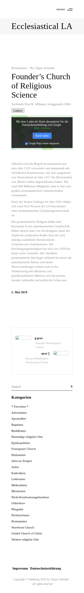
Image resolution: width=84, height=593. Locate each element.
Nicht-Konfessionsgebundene (30, 497)
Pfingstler (17, 509)
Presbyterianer (20, 515)
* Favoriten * (19, 406)
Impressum (20, 568)
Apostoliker (18, 418)
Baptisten (17, 424)
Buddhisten (18, 430)
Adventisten (19, 412)
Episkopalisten (20, 443)
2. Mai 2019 (19, 292)
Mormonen (18, 491)
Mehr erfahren (42, 128)
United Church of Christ (26, 533)
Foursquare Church (23, 448)
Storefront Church (22, 527)
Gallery (18, 110)
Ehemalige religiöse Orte (27, 436)
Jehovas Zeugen (21, 461)
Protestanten (19, 68)
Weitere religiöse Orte (25, 539)
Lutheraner (18, 479)
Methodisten (19, 485)
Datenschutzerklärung (45, 568)
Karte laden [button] (42, 135)
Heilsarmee (18, 455)
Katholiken (18, 473)
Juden (15, 467)
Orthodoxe (18, 503)
